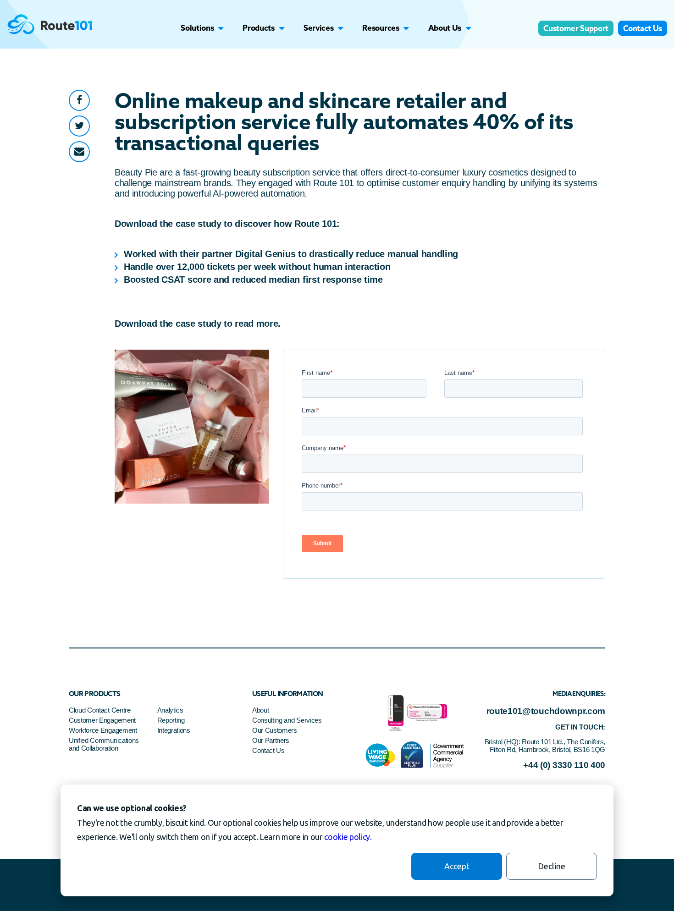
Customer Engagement (103, 720)
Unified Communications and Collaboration (104, 744)
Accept (457, 866)
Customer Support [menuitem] (575, 28)
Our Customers (274, 730)
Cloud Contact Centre (100, 710)
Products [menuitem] (258, 28)
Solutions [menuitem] (197, 28)
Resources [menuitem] (380, 28)
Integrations (173, 730)
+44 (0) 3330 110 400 (564, 765)
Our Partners (270, 740)
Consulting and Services (287, 720)
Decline (551, 866)
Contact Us (268, 750)
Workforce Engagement (103, 730)
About (260, 710)
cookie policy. (348, 836)
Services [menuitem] (318, 28)
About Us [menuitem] (444, 28)
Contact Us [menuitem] (642, 28)
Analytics (170, 710)
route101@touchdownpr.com (545, 711)
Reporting (171, 720)
